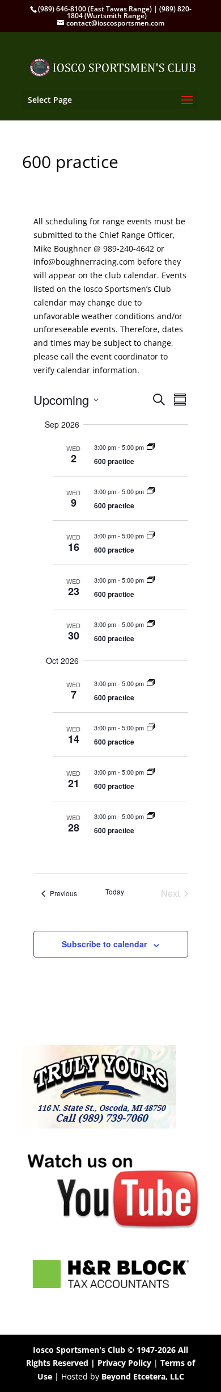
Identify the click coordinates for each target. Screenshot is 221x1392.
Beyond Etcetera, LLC (142, 1376)
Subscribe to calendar (104, 944)
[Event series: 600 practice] (151, 447)
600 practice (114, 461)
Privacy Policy (124, 1362)
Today (114, 891)
